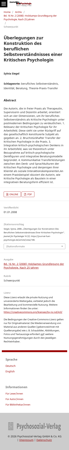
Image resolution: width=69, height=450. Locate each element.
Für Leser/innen (14, 393)
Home (7, 12)
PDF (29, 194)
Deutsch (11, 366)
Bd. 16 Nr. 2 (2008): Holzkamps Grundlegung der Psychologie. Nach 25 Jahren (30, 17)
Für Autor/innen (14, 399)
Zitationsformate (15, 246)
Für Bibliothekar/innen (18, 404)
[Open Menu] (3, 3)
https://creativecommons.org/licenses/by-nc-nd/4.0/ (33, 312)
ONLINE (13, 194)
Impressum (26, 440)
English (10, 371)
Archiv (18, 12)
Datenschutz (44, 440)
